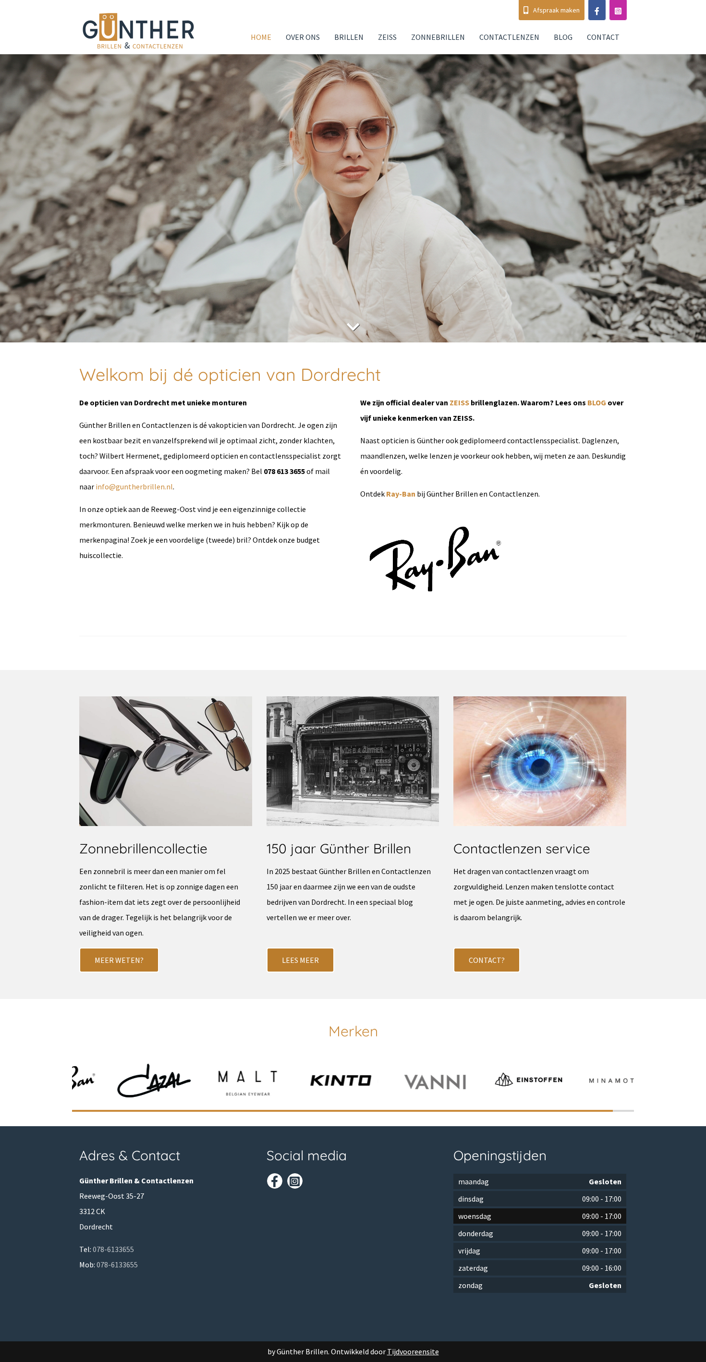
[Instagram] (618, 10)
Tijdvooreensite (413, 1351)
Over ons (303, 37)
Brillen (349, 37)
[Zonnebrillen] (165, 764)
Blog (563, 37)
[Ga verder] (353, 327)
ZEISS (387, 37)
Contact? (487, 960)
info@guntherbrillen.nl (134, 486)
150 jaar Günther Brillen (339, 848)
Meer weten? (119, 960)
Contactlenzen (509, 37)
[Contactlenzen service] (539, 764)
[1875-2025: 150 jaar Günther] (353, 764)
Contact (603, 37)
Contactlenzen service (521, 848)
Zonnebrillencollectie (143, 848)
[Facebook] (597, 10)
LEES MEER (300, 960)
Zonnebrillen (438, 37)
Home (261, 37)
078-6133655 (113, 1249)
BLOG (596, 402)
